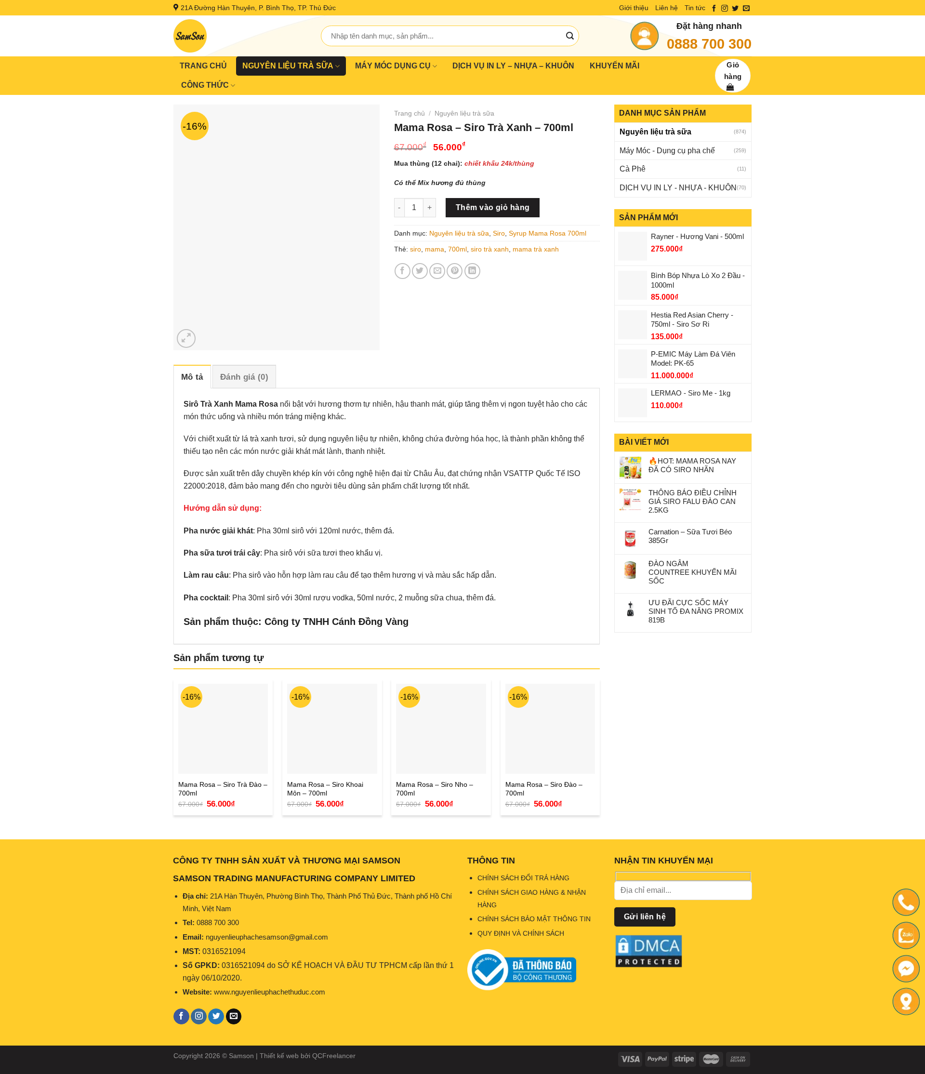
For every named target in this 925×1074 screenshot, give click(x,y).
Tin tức (695, 8)
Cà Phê (633, 169)
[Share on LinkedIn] (472, 271)
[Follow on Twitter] (735, 9)
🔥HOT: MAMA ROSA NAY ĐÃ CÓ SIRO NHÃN (692, 465)
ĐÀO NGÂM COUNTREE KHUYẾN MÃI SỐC (692, 572)
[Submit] (570, 36)
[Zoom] (186, 338)
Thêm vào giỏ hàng (493, 207)
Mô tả (192, 377)
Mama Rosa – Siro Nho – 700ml (434, 789)
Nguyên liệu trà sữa (655, 132)
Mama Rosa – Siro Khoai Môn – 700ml (325, 789)
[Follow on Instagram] (724, 9)
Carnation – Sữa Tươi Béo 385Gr (690, 536)
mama (434, 249)
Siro (499, 233)
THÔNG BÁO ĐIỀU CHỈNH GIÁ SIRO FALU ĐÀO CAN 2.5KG (692, 501)
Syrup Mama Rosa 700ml (547, 233)
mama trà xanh (536, 249)
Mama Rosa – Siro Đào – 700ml (543, 789)
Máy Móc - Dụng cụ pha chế (667, 150)
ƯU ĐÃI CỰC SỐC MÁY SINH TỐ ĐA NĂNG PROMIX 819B (695, 611)
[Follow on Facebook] (714, 9)
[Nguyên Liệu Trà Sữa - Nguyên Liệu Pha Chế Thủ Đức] (239, 35)
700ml (457, 249)
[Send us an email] (746, 9)
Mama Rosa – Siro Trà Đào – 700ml (222, 789)
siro (415, 249)
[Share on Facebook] (402, 271)
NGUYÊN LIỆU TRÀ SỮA (287, 66)
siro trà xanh (490, 249)
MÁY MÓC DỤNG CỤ (393, 66)
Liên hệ (666, 8)
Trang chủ (409, 113)
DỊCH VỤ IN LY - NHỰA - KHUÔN (678, 188)
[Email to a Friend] (437, 271)
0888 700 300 (709, 44)
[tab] (192, 376)
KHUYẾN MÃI (614, 66)
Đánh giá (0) (244, 377)
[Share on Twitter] (420, 271)
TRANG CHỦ (203, 66)
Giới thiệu (633, 8)
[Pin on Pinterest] (454, 271)
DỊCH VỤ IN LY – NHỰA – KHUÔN (513, 66)
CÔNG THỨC (205, 85)
